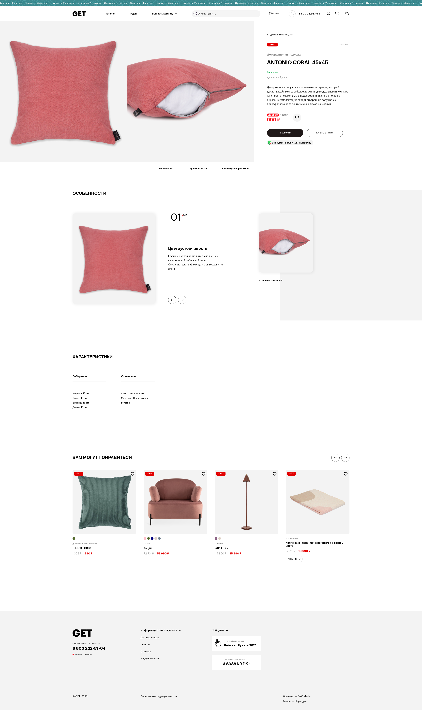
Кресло (147, 544)
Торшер (219, 544)
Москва (275, 13)
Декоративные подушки (281, 35)
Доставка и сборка (150, 638)
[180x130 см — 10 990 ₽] (294, 559)
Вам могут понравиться (235, 168)
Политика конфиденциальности (159, 696)
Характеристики (197, 168)
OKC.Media (304, 696)
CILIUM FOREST (83, 548)
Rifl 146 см (221, 548)
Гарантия (145, 645)
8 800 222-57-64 (309, 14)
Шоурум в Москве (150, 659)
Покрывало (292, 538)
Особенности (165, 168)
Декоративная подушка (85, 544)
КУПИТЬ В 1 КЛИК (324, 133)
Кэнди (148, 548)
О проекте (146, 652)
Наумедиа (300, 701)
